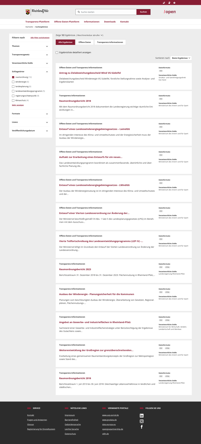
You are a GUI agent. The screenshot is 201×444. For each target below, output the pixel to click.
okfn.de (105, 433)
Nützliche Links (78, 408)
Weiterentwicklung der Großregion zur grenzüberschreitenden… (96, 350)
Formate (16, 113)
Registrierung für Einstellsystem (41, 429)
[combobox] (106, 12)
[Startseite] (37, 11)
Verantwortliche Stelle (22, 63)
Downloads (110, 21)
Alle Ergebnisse (65, 42)
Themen (16, 46)
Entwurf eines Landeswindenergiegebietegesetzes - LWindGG (94, 185)
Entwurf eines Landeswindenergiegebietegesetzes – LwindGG (94, 129)
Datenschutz (70, 433)
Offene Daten (85, 42)
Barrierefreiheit (71, 420)
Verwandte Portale (117, 408)
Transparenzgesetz (20, 54)
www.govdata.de (109, 420)
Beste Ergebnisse (180, 58)
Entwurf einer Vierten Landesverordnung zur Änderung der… (94, 213)
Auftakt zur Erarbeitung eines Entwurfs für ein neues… (90, 157)
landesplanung (23, 86)
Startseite (29, 27)
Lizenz (15, 122)
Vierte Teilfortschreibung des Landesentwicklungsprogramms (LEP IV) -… (101, 241)
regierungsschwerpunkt (27, 95)
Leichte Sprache (72, 429)
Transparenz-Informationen (110, 42)
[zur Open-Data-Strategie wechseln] (170, 11)
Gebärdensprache (73, 424)
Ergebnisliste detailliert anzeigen (75, 52)
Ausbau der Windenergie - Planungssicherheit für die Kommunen (96, 294)
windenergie (22, 81)
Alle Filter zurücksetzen (40, 38)
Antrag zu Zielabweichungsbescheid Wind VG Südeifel (90, 72)
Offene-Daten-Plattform (66, 21)
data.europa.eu (109, 424)
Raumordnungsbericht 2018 (75, 100)
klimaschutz (22, 100)
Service (36, 408)
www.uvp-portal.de (110, 415)
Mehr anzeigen (18, 105)
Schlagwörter (18, 71)
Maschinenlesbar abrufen (88, 35)
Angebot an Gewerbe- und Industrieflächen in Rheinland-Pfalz (95, 322)
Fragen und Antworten (37, 420)
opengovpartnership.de (112, 429)
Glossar (30, 424)
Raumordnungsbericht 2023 (75, 269)
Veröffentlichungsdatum (23, 130)
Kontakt (124, 21)
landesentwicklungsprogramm (30, 91)
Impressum (70, 415)
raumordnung (23, 77)
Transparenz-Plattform (37, 21)
